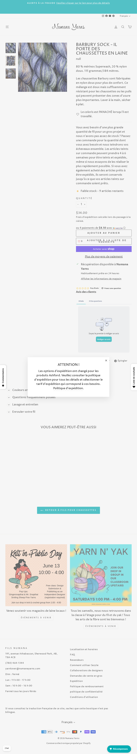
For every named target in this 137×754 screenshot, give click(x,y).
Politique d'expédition (68, 388)
